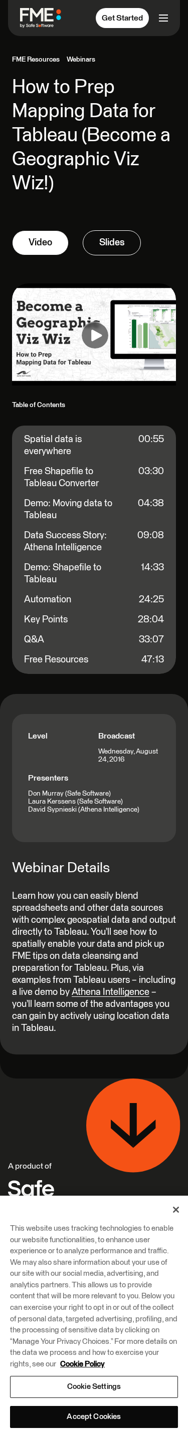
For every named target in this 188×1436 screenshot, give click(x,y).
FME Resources (36, 59)
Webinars (81, 59)
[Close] (176, 1210)
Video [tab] (40, 242)
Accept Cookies (94, 1416)
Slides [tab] (111, 242)
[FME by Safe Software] (44, 18)
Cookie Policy (82, 1364)
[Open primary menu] (162, 18)
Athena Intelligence (110, 992)
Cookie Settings (94, 1386)
